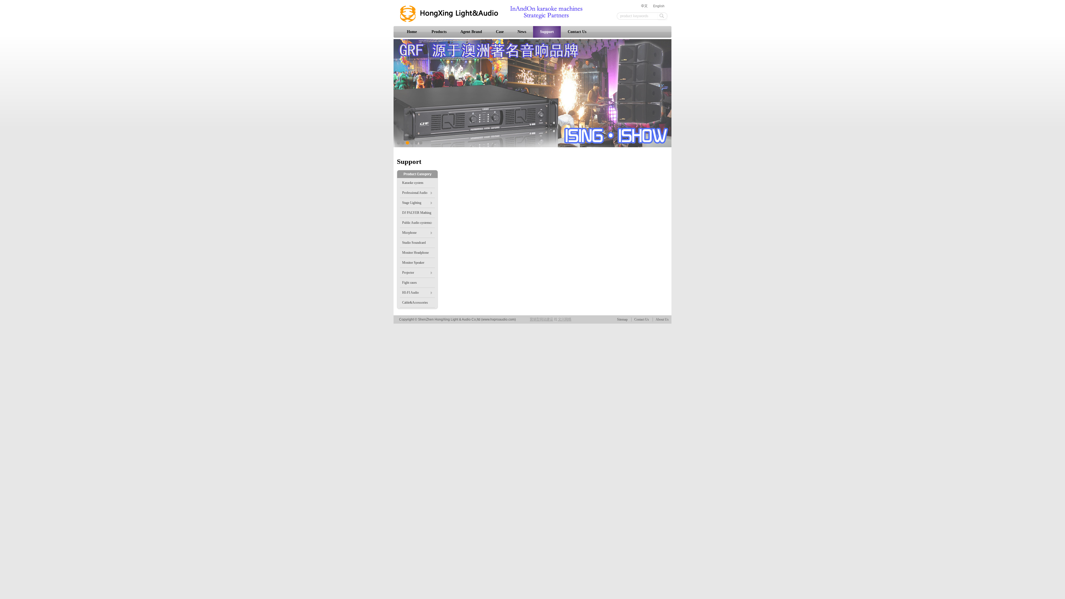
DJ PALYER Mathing (416, 213)
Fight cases (409, 283)
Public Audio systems (416, 223)
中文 (644, 6)
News (522, 32)
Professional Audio (414, 193)
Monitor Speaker (413, 263)
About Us (662, 319)
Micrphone (409, 233)
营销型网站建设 (541, 319)
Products (439, 32)
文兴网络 (564, 319)
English (659, 6)
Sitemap (622, 319)
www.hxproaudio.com (498, 319)
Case (500, 32)
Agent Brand (471, 32)
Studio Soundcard (414, 243)
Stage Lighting (411, 203)
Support (547, 32)
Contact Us (577, 32)
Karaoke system (412, 183)
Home (412, 32)
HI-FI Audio (410, 293)
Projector (408, 273)
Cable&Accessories (415, 302)
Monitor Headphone (415, 253)
